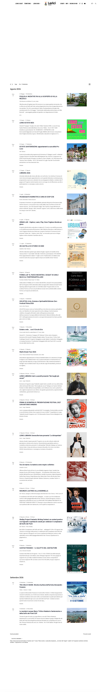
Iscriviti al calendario (16, 638)
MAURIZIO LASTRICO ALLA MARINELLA (33, 491)
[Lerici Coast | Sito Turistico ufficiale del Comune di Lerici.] (50, 3)
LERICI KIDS (36, 3)
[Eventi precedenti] (10, 84)
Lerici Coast (19, 3)
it (92, 3)
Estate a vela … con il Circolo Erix (31, 329)
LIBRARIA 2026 (24, 173)
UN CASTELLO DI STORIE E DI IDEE (31, 246)
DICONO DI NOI (73, 3)
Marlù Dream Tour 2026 (27, 352)
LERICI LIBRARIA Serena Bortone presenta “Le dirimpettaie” (40, 435)
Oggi (16, 84)
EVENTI (62, 3)
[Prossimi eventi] (12, 84)
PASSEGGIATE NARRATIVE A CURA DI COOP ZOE (36, 197)
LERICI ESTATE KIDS (26, 123)
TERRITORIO (27, 3)
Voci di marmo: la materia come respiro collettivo (36, 465)
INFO (67, 3)
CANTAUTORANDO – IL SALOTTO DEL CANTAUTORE (38, 548)
